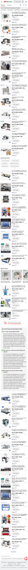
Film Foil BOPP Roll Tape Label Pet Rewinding (19, 85)
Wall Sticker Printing (14, 163)
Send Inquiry (16, 19)
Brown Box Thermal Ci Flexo (19, 134)
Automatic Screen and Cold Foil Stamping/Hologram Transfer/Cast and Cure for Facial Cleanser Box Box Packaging (19, 442)
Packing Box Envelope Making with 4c (18, 466)
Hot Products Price (12, 562)
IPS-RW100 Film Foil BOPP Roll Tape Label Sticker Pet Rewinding (19, 61)
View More (13, 552)
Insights (18, 564)
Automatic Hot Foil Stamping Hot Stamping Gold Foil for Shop (19, 515)
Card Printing (4, 163)
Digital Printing (5, 166)
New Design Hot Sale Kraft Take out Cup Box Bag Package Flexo (19, 430)
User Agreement (10, 565)
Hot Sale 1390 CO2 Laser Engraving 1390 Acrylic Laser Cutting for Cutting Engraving (19, 479)
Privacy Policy (17, 565)
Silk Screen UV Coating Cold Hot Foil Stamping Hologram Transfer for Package (19, 171)
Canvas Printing (15, 160)
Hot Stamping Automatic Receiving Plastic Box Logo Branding (19, 286)
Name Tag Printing (14, 166)
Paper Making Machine (6, 558)
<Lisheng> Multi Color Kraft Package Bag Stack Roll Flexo (19, 110)
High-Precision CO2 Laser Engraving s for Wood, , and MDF (19, 491)
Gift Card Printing (5, 160)
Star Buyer (10, 564)
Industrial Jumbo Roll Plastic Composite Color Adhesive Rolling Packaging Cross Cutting (19, 406)
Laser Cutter (3, 9)
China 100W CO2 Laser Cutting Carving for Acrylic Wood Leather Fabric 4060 (18, 454)
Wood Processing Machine (18, 558)
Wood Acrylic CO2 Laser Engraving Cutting (18, 232)
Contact (23, 565)
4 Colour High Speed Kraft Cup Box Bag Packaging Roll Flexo (19, 539)
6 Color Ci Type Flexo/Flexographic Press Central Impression (18, 49)
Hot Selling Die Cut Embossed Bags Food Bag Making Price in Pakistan (19, 146)
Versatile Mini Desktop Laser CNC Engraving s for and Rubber (19, 220)
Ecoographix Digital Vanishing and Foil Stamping (19, 311)
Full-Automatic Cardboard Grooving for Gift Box (19, 419)
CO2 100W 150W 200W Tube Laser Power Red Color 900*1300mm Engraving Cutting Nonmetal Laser (19, 527)
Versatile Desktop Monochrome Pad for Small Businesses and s (19, 298)
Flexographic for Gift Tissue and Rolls (19, 394)
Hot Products (4, 562)
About (4, 565)
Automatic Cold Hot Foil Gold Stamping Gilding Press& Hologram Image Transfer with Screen (19, 183)
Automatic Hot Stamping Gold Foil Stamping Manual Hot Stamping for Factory (19, 207)
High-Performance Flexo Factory (19, 122)
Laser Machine (16, 9)
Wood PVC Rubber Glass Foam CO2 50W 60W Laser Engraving (19, 503)
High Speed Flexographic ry (19, 37)
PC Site (14, 564)
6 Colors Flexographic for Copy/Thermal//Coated (19, 98)
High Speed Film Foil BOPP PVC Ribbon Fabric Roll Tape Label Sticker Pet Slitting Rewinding (19, 25)
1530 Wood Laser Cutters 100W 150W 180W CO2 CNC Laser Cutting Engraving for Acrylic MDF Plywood (19, 256)
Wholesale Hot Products (21, 562)
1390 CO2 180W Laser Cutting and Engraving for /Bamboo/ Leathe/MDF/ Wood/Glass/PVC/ (19, 195)
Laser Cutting (10, 9)
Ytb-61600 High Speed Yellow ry (19, 73)
